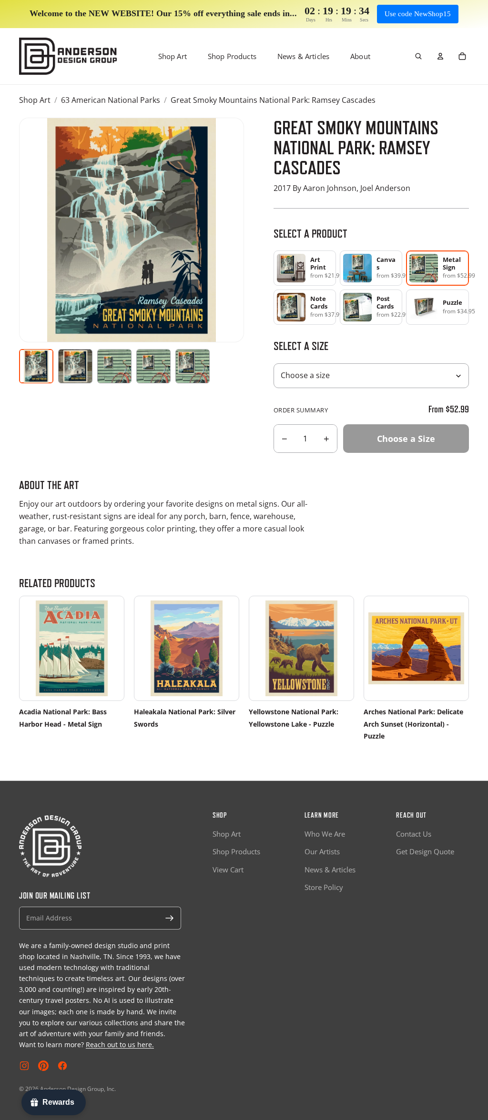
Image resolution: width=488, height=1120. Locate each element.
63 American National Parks (110, 100)
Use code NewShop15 (418, 14)
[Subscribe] (170, 918)
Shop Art (172, 56)
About (360, 56)
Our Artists (322, 851)
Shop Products (232, 56)
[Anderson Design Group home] (68, 56)
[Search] (418, 56)
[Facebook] (62, 1065)
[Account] (440, 56)
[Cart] (462, 56)
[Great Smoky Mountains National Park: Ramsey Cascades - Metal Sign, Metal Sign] (75, 366)
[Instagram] (24, 1065)
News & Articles (303, 56)
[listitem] (305, 268)
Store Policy (324, 887)
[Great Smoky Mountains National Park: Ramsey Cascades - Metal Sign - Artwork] (36, 366)
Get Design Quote (425, 851)
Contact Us (413, 834)
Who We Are (325, 834)
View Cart (228, 869)
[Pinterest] (43, 1065)
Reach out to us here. (120, 1044)
